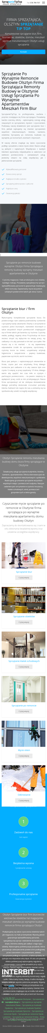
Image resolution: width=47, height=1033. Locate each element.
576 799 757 (35, 3)
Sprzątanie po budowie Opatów (28, 1008)
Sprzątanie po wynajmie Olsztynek (17, 999)
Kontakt (23, 52)
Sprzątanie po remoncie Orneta (25, 1017)
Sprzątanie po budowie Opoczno (16, 1011)
